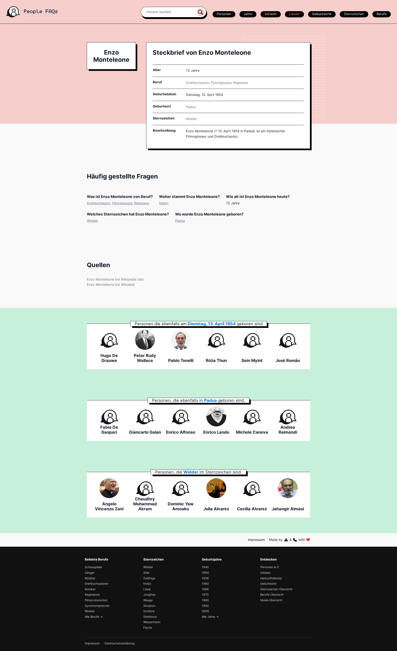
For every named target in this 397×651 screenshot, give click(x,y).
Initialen (271, 14)
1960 (205, 583)
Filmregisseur (221, 83)
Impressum (256, 540)
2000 (205, 611)
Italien (163, 203)
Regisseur (240, 83)
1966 (205, 589)
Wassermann (151, 622)
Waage (148, 600)
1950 (205, 572)
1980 (205, 600)
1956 (205, 578)
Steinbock (150, 616)
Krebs (147, 583)
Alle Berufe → (94, 616)
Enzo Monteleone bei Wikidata (111, 284)
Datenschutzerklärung (120, 643)
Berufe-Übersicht (271, 594)
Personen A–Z (269, 567)
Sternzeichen (354, 14)
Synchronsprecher (97, 605)
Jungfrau (149, 594)
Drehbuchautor (197, 83)
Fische (147, 627)
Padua (180, 221)
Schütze (148, 611)
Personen (224, 14)
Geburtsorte (321, 14)
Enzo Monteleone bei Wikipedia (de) (115, 279)
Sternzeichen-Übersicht (276, 589)
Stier (146, 572)
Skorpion (149, 605)
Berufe (382, 14)
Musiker (90, 578)
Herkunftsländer (271, 578)
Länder (294, 14)
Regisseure (92, 594)
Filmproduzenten (96, 600)
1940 (205, 567)
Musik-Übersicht (271, 600)
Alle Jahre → (210, 616)
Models (89, 611)
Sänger (89, 572)
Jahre (248, 14)
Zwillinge (149, 578)
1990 (205, 605)
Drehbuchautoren (96, 583)
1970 (205, 594)
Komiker (90, 589)
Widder (191, 119)
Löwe (147, 589)
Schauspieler (93, 567)
